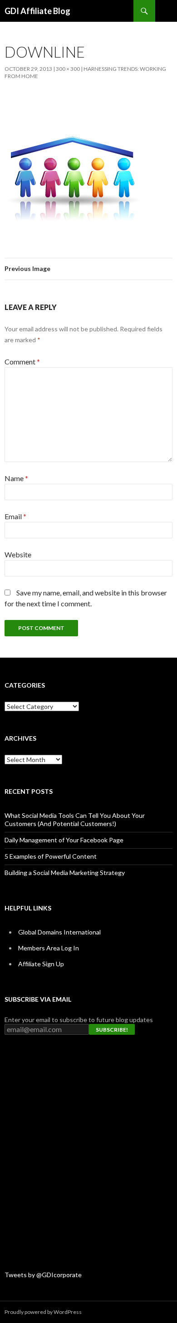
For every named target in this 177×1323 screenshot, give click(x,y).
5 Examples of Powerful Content (51, 856)
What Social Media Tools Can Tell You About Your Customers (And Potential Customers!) (75, 819)
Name (16, 478)
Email (15, 516)
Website (18, 554)
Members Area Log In (48, 948)
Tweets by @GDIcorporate (43, 1275)
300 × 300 (68, 68)
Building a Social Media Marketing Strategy (65, 872)
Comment (22, 361)
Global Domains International (59, 932)
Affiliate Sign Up (41, 964)
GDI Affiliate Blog (37, 11)
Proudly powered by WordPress (43, 1311)
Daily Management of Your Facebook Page (64, 840)
